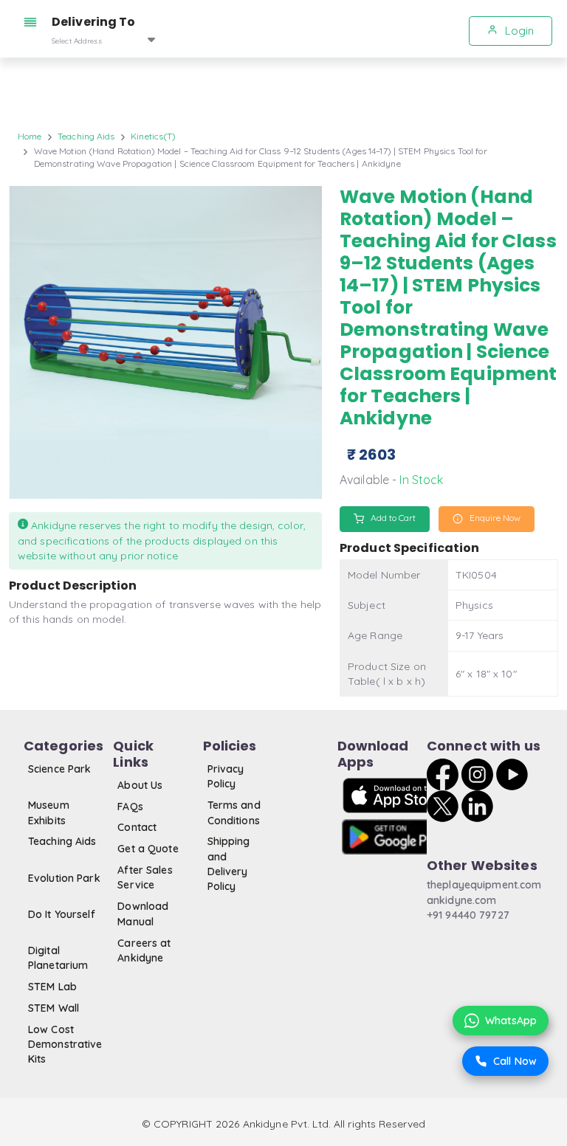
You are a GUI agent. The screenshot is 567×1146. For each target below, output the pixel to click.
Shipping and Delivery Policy (228, 864)
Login (518, 31)
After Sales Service (144, 877)
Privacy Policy (225, 776)
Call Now (515, 1061)
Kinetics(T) (153, 136)
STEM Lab (52, 986)
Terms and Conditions (234, 812)
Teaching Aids (86, 136)
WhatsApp (511, 1020)
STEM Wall (53, 1008)
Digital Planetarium (58, 958)
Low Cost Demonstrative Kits (65, 1044)
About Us (139, 785)
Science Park (59, 769)
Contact (137, 827)
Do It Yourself (61, 914)
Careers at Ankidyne (144, 950)
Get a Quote (147, 848)
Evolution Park (64, 878)
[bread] (33, 22)
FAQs (129, 806)
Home (29, 136)
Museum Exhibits (48, 812)
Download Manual (142, 914)
